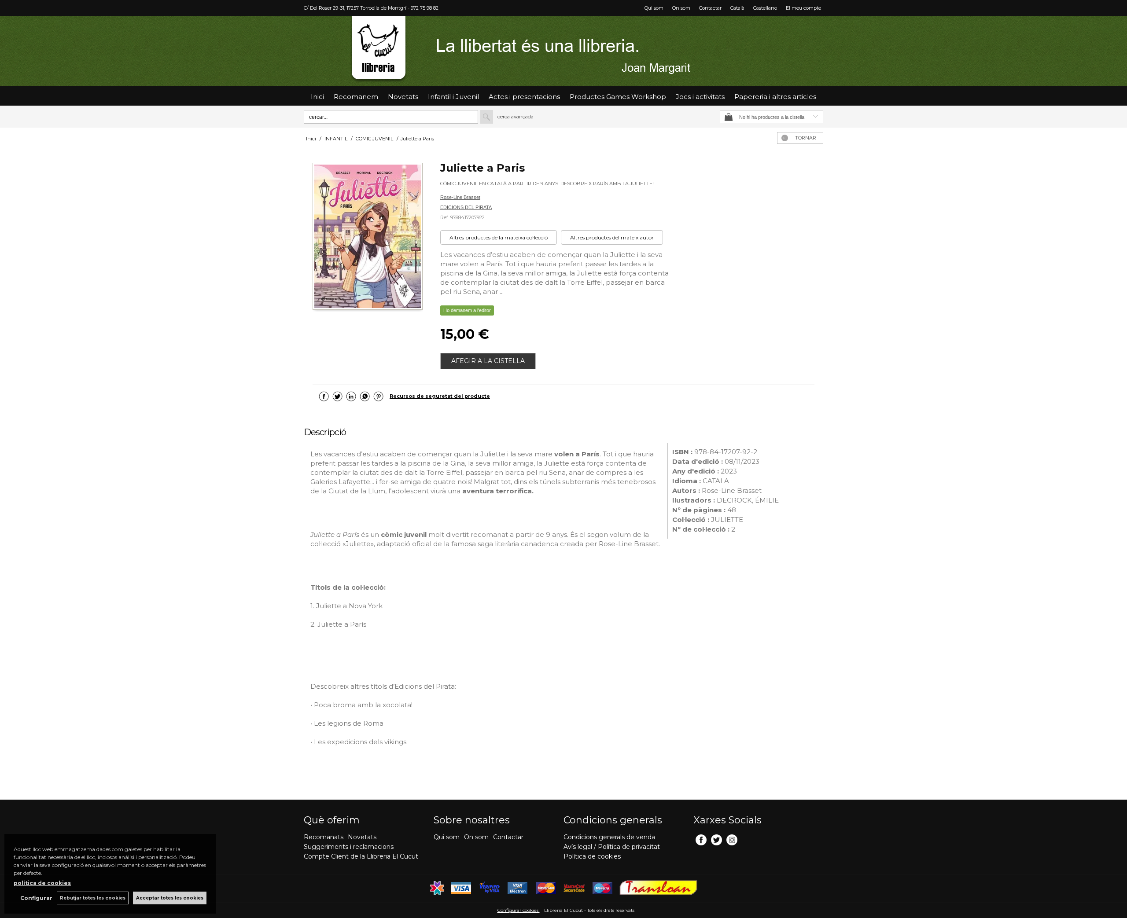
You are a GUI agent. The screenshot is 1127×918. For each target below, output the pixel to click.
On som (681, 8)
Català (737, 8)
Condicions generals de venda (609, 837)
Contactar (710, 8)
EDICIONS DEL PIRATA (466, 207)
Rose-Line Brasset (460, 197)
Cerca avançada (515, 117)
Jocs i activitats (700, 96)
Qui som (654, 8)
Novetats (362, 837)
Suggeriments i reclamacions (349, 847)
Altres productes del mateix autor (612, 237)
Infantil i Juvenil (453, 96)
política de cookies (42, 883)
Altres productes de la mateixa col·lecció (498, 237)
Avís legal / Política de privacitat (612, 847)
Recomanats (323, 837)
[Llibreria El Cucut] (563, 51)
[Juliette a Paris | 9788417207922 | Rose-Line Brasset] (368, 237)
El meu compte (803, 8)
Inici (317, 96)
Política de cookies (592, 856)
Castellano (765, 8)
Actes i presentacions (524, 96)
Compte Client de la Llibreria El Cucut (361, 856)
